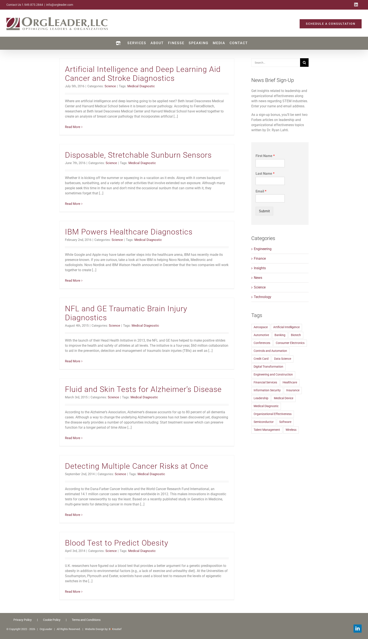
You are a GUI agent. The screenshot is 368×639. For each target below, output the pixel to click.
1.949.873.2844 (32, 4)
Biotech (296, 335)
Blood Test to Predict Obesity (116, 543)
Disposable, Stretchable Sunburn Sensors (138, 155)
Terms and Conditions (86, 620)
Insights (260, 268)
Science (110, 86)
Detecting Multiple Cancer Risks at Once (136, 466)
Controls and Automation (270, 351)
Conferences (262, 343)
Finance (260, 258)
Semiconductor (264, 422)
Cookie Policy (51, 620)
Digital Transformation (268, 366)
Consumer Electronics (290, 343)
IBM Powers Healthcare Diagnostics (129, 231)
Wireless (291, 430)
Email (261, 191)
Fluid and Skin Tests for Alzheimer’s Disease (143, 389)
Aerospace (261, 327)
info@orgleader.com (59, 4)
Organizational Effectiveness (273, 414)
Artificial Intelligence (286, 327)
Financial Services (265, 382)
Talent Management (267, 430)
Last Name (265, 174)
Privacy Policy (22, 620)
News (258, 278)
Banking (280, 335)
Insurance (292, 390)
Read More (72, 127)
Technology (262, 297)
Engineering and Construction (273, 374)
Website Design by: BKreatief (103, 629)
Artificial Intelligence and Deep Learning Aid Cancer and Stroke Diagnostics (143, 74)
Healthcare (290, 382)
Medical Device (283, 398)
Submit (264, 211)
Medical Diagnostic (141, 86)
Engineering (263, 249)
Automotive (261, 335)
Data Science (282, 359)
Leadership (261, 398)
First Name (265, 156)
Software (285, 422)
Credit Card (261, 359)
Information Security (267, 390)
